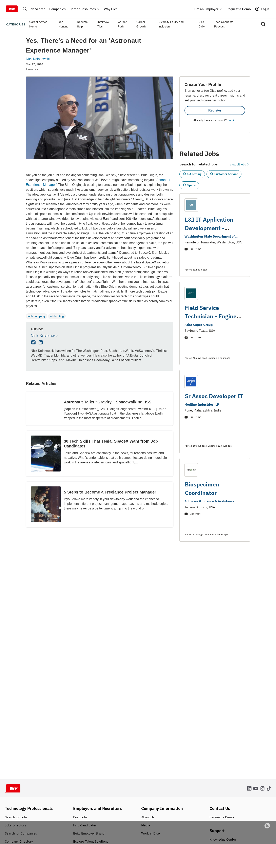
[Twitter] (34, 342)
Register (214, 110)
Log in (231, 120)
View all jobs (238, 164)
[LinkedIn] (41, 342)
